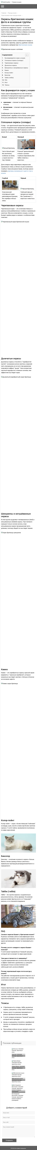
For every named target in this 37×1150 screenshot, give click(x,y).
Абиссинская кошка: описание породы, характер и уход (17, 1080)
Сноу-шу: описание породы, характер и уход (17, 1056)
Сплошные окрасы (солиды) (14, 60)
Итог (6, 82)
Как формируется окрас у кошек (15, 58)
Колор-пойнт (9, 73)
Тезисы (7, 85)
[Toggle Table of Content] (26, 55)
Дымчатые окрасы (11, 65)
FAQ (6, 80)
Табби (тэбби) (9, 77)
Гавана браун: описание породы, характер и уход (18, 1068)
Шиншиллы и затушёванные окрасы (16, 68)
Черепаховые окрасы (11, 63)
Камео (7, 70)
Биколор (7, 75)
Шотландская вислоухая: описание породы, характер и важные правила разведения (17, 1097)
